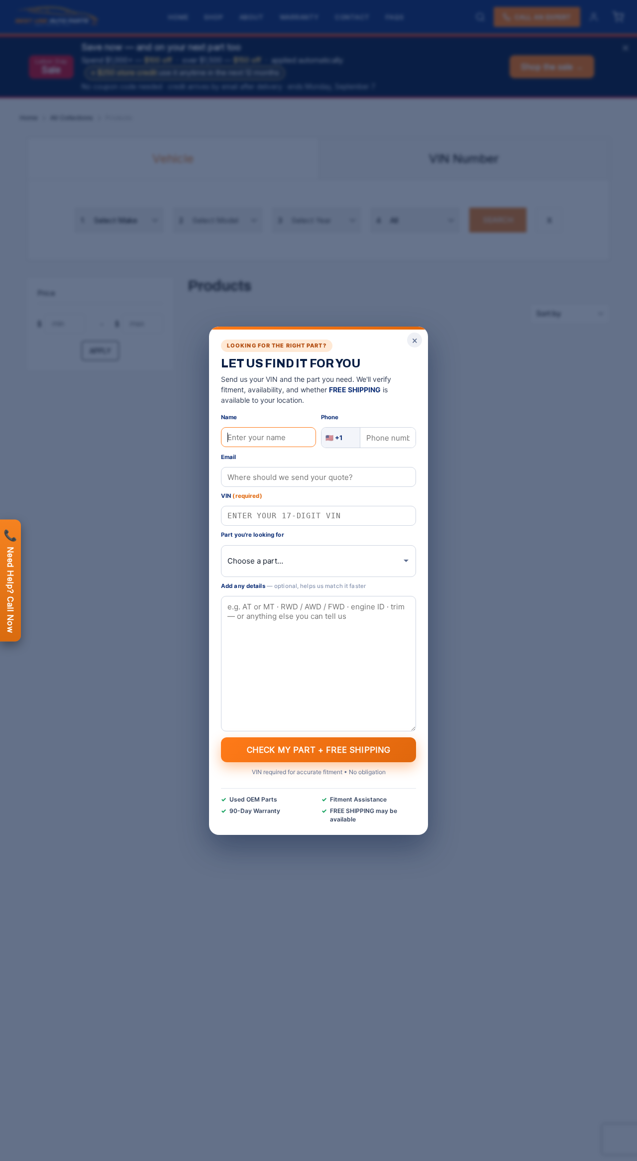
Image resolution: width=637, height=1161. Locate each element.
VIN (241, 495)
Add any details (293, 585)
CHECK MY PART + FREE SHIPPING (319, 749)
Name (229, 417)
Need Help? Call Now (10, 581)
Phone (330, 417)
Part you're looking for (252, 534)
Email (228, 457)
